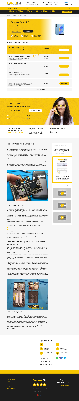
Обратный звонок (65, 385)
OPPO (21, 15)
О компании (9, 8)
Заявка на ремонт (64, 66)
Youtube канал (10, 386)
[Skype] (67, 2)
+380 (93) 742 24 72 (46, 364)
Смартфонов (14, 15)
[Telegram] (66, 2)
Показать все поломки (40, 89)
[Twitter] (34, 384)
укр (71, 8)
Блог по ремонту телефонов (13, 384)
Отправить (28, 31)
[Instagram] (41, 384)
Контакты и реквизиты (12, 388)
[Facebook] (37, 384)
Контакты (26, 8)
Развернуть (40, 371)
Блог (21, 8)
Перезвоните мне (35, 110)
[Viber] (64, 2)
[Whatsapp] (62, 2)
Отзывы (8, 381)
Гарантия (15, 8)
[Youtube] (44, 384)
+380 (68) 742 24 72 (46, 361)
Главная (8, 15)
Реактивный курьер (67, 11)
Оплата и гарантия (11, 379)
